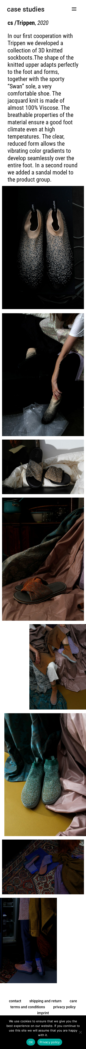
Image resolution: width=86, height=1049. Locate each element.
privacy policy (64, 1007)
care (73, 1001)
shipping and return (45, 1001)
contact (15, 1001)
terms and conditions (27, 1007)
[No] (80, 1032)
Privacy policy (50, 1042)
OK (31, 1042)
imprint (43, 1013)
